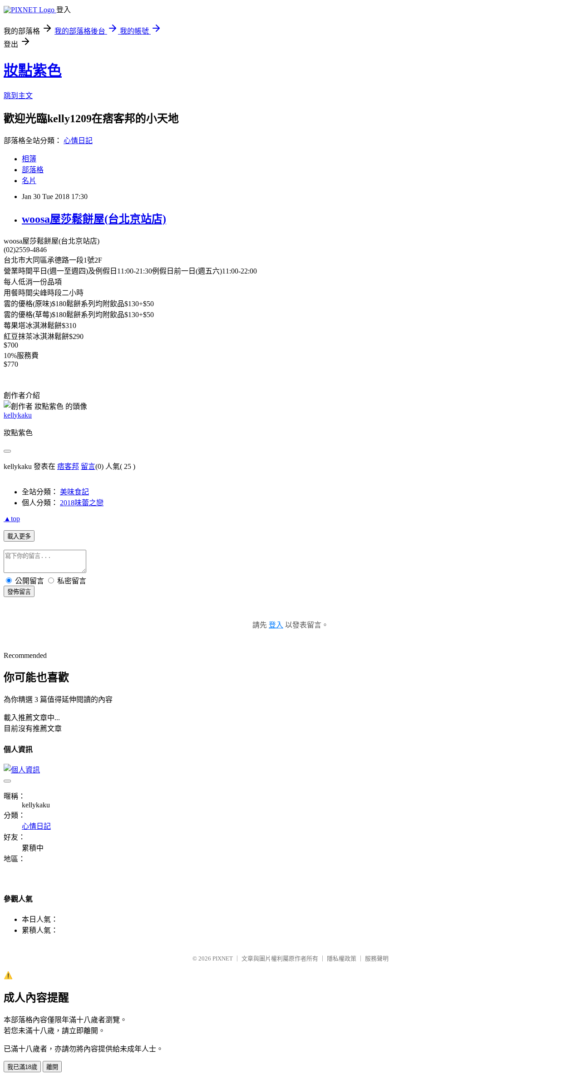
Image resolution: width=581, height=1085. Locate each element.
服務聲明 (377, 958)
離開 (52, 1067)
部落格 (33, 170)
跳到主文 (18, 96)
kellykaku (18, 415)
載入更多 (19, 536)
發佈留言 (19, 591)
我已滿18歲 (22, 1067)
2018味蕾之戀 (81, 503)
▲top (12, 519)
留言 (88, 466)
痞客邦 (68, 466)
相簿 (29, 159)
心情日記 (78, 140)
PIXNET (222, 958)
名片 (29, 180)
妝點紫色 (33, 70)
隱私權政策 (341, 958)
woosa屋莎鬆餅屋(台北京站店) (94, 219)
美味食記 (74, 492)
